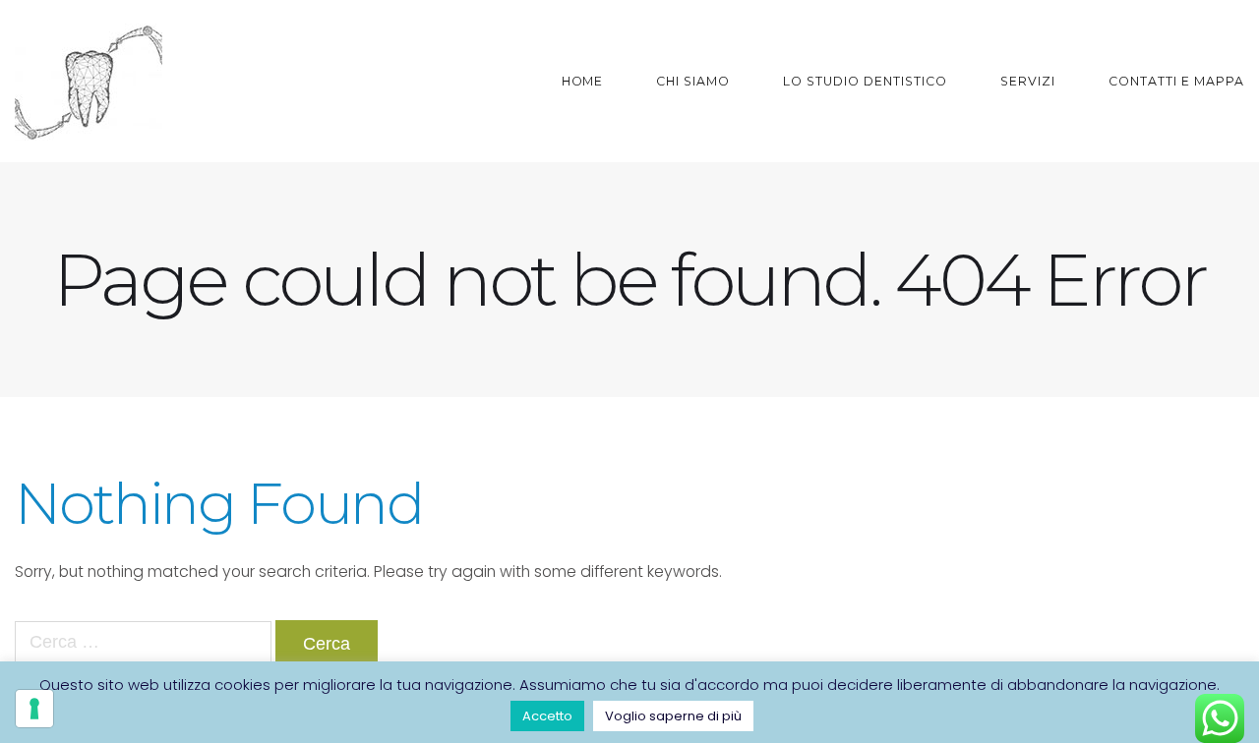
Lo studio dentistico (865, 81)
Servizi (1027, 81)
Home (583, 81)
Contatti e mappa (1176, 81)
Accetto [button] (547, 716)
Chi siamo (693, 81)
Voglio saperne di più (673, 716)
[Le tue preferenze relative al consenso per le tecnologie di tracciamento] (34, 708)
